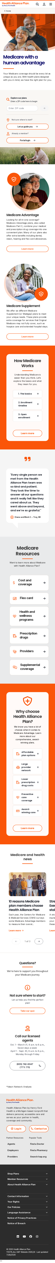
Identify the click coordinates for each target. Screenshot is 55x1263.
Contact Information (18, 1196)
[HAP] (15, 4)
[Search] (37, 4)
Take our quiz (27, 1011)
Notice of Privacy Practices (21, 1218)
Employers (13, 1150)
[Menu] (50, 4)
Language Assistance (18, 1212)
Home (8, 11)
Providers (12, 1156)
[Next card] (39, 941)
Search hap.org (38, 1156)
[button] (29, 583)
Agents (11, 1144)
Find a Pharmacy (39, 1150)
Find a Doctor (37, 1144)
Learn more (27, 249)
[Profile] (44, 4)
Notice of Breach (16, 1223)
